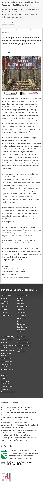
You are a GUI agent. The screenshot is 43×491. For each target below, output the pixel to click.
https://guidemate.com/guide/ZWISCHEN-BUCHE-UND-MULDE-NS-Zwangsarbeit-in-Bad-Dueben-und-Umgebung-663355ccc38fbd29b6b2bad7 (21, 233)
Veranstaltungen (22, 306)
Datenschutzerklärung (8, 392)
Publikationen (21, 312)
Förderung (4, 306)
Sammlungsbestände (24, 343)
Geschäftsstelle (6, 358)
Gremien (4, 309)
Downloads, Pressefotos (5, 382)
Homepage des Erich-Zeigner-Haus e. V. (16, 243)
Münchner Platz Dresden (6, 365)
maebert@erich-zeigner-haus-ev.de (16, 277)
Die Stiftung (6, 295)
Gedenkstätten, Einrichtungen (7, 338)
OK (5, 22)
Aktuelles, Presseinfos (21, 299)
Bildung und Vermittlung (5, 302)
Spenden (4, 312)
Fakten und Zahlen (7, 386)
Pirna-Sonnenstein (7, 369)
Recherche (21, 337)
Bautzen (4, 342)
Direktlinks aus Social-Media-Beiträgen (22, 329)
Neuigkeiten (22, 295)
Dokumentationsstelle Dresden (8, 346)
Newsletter (20, 303)
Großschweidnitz (7, 361)
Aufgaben (4, 298)
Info (11, 22)
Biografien (20, 349)
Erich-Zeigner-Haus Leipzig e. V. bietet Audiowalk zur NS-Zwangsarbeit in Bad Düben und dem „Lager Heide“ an (21, 30)
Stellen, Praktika (6, 315)
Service (4, 375)
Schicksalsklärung (23, 340)
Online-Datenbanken (24, 346)
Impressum (5, 389)
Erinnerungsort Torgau (6, 354)
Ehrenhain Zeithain (7, 350)
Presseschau (21, 309)
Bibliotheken (21, 352)
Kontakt (3, 378)
